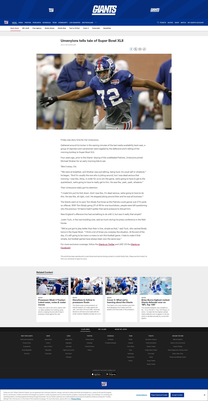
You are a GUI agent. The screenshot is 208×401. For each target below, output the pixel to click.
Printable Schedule (110, 343)
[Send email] (140, 50)
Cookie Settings (141, 395)
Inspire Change (177, 346)
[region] (104, 395)
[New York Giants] (104, 384)
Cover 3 (48, 343)
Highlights (69, 343)
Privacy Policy (27, 343)
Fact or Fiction (48, 346)
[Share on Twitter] (135, 50)
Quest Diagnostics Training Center (178, 350)
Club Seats (151, 353)
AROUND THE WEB (177, 336)
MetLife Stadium (178, 339)
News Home (48, 339)
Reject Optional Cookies (159, 395)
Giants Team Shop (177, 353)
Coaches (130, 343)
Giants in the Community (177, 343)
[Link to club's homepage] (6, 22)
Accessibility (26, 346)
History (90, 350)
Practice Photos (89, 346)
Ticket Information (151, 343)
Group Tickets (151, 360)
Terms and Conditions (26, 339)
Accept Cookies (177, 395)
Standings (131, 353)
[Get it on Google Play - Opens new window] (111, 375)
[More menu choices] (96, 22)
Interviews (69, 346)
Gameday (89, 343)
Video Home (68, 339)
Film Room (68, 353)
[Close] (204, 395)
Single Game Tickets (151, 350)
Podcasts (68, 357)
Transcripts (48, 353)
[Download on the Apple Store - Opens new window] (96, 374)
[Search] (158, 22)
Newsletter (48, 350)
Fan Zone (26, 353)
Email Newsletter (27, 350)
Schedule (110, 339)
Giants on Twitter (107, 244)
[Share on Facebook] (131, 50)
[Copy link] (144, 49)
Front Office (130, 346)
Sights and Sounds (68, 350)
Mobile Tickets (151, 364)
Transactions (130, 357)
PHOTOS (89, 336)
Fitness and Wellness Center (178, 357)
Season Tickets (151, 346)
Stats (130, 350)
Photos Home (90, 339)
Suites (151, 357)
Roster (130, 339)
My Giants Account (151, 339)
